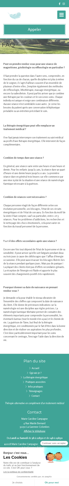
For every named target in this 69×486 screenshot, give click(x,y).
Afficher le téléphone (34, 431)
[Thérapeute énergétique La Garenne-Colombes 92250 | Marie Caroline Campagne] (14, 16)
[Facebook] (59, 4)
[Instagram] (64, 4)
